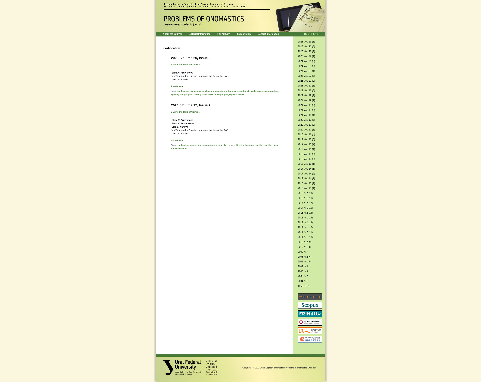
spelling (259, 145)
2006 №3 (303, 271)
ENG (315, 34)
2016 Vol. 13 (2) (306, 183)
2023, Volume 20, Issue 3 (190, 58)
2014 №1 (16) (305, 207)
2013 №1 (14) (305, 217)
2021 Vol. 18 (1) (306, 115)
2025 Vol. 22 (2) (306, 51)
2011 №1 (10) (305, 237)
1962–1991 (304, 286)
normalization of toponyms (224, 91)
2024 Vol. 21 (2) (306, 66)
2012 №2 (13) (305, 222)
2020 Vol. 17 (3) (306, 119)
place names (229, 145)
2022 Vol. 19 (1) (306, 100)
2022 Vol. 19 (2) (306, 95)
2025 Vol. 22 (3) (306, 46)
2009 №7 (303, 251)
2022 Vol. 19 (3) (306, 90)
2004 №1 (303, 281)
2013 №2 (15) (305, 212)
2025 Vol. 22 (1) (306, 56)
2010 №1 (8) (304, 247)
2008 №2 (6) (304, 256)
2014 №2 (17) (305, 203)
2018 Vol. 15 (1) (306, 163)
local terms (195, 145)
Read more (177, 86)
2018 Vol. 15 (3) (306, 154)
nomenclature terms (212, 145)
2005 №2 (303, 276)
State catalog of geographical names (226, 94)
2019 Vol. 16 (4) (306, 134)
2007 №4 (303, 266)
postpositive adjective (250, 91)
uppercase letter (179, 148)
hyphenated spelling (200, 91)
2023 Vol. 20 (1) (306, 85)
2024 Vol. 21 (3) (306, 61)
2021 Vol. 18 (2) (306, 110)
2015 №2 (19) (305, 193)
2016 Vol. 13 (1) (306, 188)
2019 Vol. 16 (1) (306, 149)
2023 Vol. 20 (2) (306, 80)
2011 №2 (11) (305, 232)
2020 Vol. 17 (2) (306, 124)
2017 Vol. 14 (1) (306, 178)
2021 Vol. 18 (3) (306, 105)
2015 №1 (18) (305, 198)
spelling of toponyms (181, 94)
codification (183, 91)
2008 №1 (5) (304, 261)
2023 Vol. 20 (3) (306, 75)
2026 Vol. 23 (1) (306, 41)
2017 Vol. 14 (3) (306, 168)
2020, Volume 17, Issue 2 (190, 105)
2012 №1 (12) (305, 227)
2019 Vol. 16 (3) (306, 139)
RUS (306, 34)
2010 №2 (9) (304, 242)
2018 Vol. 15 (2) (306, 159)
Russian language (245, 145)
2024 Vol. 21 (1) (306, 71)
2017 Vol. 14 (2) (306, 173)
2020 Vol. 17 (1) (306, 129)
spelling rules (200, 94)
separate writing (270, 91)
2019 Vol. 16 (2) (306, 144)
